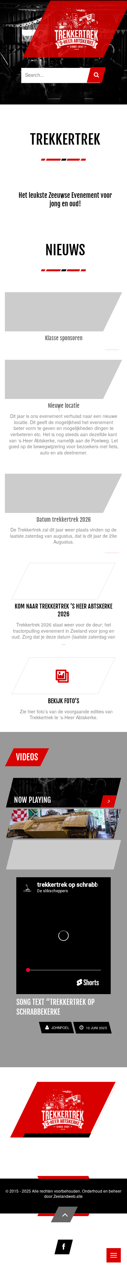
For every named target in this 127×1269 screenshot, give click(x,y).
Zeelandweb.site (68, 1196)
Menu (113, 1255)
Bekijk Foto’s (63, 701)
